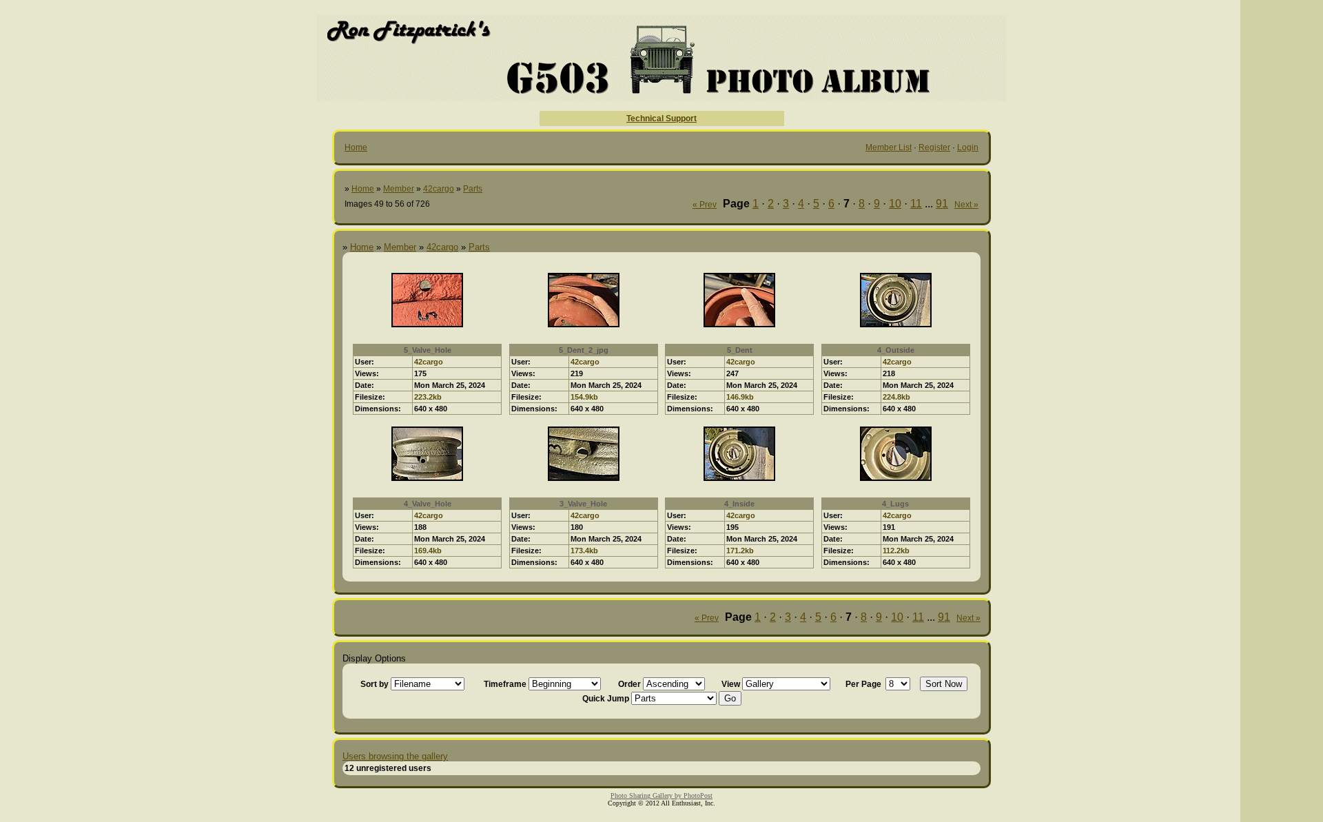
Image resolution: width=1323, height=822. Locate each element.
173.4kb (584, 550)
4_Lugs (895, 504)
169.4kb (428, 550)
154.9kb (584, 397)
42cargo (438, 189)
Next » (966, 204)
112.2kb (896, 550)
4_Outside (895, 350)
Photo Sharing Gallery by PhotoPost (661, 795)
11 (916, 203)
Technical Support (661, 118)
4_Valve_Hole (427, 504)
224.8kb (896, 397)
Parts (472, 189)
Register (934, 147)
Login (967, 147)
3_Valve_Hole (583, 504)
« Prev (705, 204)
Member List (888, 147)
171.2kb (740, 550)
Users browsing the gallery (395, 756)
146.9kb (740, 397)
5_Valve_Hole (427, 350)
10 (895, 203)
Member (398, 189)
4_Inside (739, 504)
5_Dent (739, 350)
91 (942, 203)
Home (356, 147)
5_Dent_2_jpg (583, 350)
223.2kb (428, 397)
